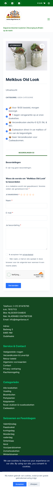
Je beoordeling (13, 225)
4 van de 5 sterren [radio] (30, 195)
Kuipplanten (9, 401)
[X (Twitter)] (12, 3)
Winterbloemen (10, 454)
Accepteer (20, 484)
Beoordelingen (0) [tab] (26, 153)
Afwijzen (33, 484)
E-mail (9, 213)
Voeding (7, 391)
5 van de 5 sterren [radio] (33, 195)
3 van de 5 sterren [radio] (27, 195)
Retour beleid (9, 358)
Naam (9, 200)
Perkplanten (9, 398)
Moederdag (8, 434)
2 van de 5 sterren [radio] (24, 195)
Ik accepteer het (21, 254)
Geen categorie (25, 97)
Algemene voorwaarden (14, 362)
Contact (7, 365)
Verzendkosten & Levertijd (16, 355)
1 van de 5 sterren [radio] (21, 195)
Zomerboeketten (11, 451)
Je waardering (12, 195)
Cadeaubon (8, 408)
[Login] (49, 3)
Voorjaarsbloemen (12, 447)
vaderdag (7, 437)
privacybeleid (28, 254)
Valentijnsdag (9, 424)
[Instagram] (19, 3)
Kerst (5, 444)
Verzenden (13, 285)
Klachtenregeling (11, 372)
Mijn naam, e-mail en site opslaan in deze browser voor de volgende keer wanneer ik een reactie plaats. (25, 262)
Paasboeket (9, 427)
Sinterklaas (8, 441)
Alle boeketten (10, 388)
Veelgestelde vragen (13, 352)
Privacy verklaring (12, 368)
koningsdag (9, 430)
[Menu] (48, 19)
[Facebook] (5, 3)
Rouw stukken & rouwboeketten (18, 404)
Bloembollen (9, 394)
